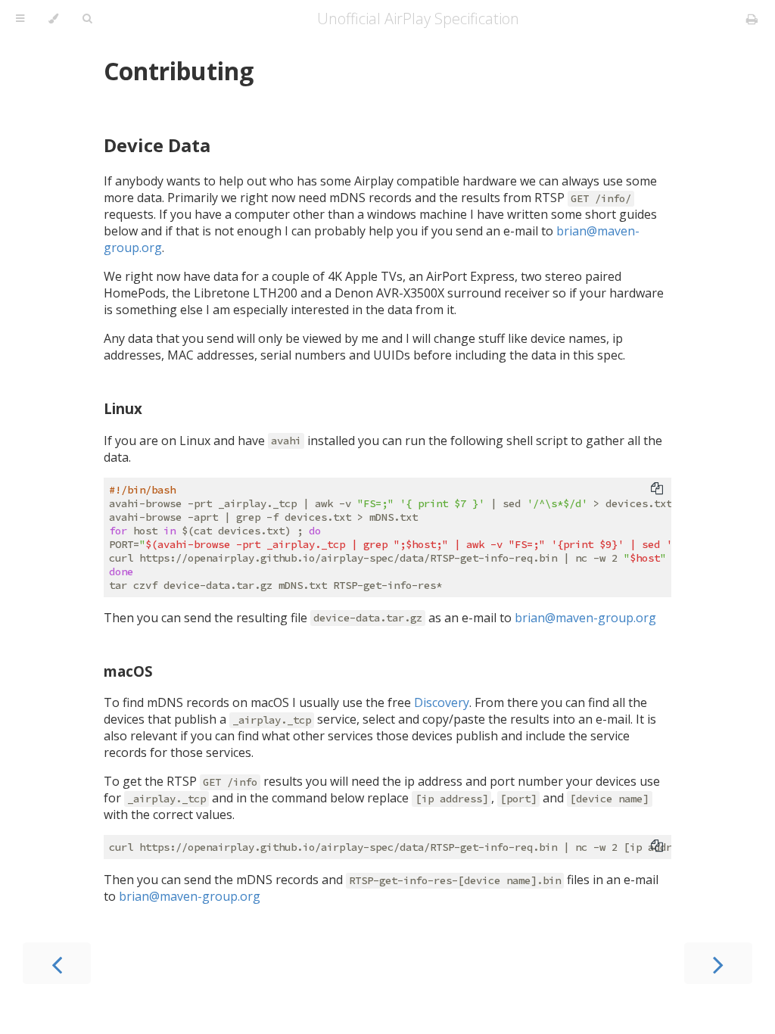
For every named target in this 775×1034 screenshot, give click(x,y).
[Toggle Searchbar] (87, 19)
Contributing (179, 71)
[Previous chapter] (57, 963)
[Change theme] (53, 19)
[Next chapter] (718, 963)
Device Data (157, 144)
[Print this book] (752, 19)
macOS (128, 671)
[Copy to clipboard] (657, 488)
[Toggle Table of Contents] (20, 19)
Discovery (441, 702)
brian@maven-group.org (585, 617)
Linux (123, 408)
